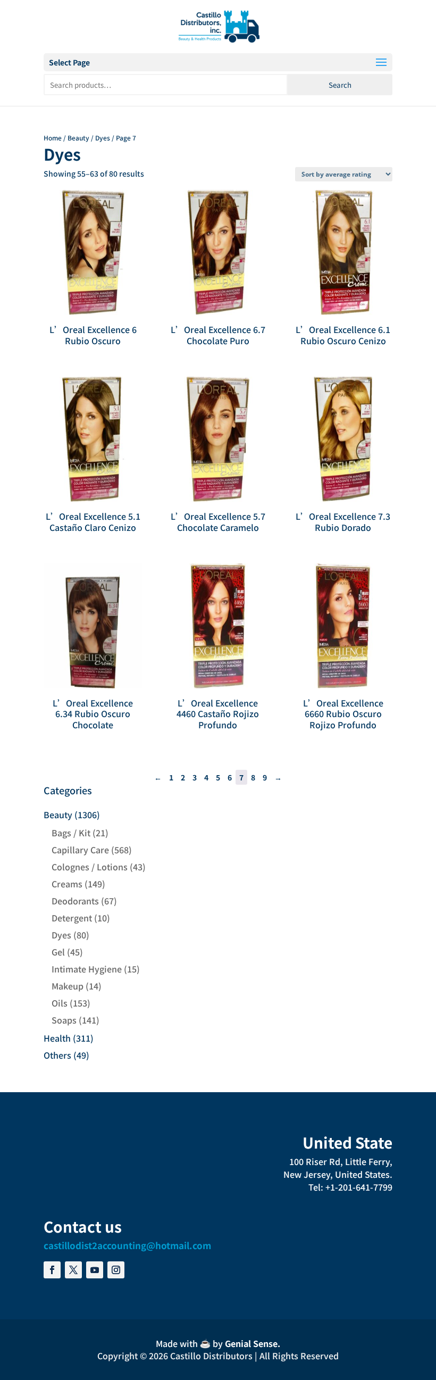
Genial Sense (251, 1343)
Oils (60, 1002)
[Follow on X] (73, 1269)
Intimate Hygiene (87, 968)
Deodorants (75, 900)
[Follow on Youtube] (94, 1269)
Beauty (78, 137)
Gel (58, 951)
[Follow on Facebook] (52, 1269)
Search (340, 85)
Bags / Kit (71, 832)
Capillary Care (80, 849)
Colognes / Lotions (90, 866)
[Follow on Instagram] (115, 1269)
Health (57, 1038)
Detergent (72, 917)
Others (57, 1055)
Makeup (67, 985)
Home (53, 137)
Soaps (64, 1019)
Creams (67, 883)
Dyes (102, 137)
